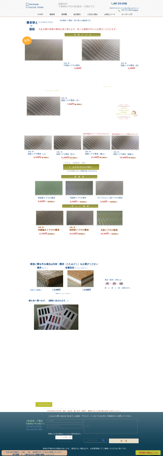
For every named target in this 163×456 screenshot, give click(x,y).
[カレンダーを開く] (103, 440)
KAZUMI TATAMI (36, 7)
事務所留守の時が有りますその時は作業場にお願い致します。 (125, 8)
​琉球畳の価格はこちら (148, 452)
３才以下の (124, 108)
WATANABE (34, 4)
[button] (63, 437)
